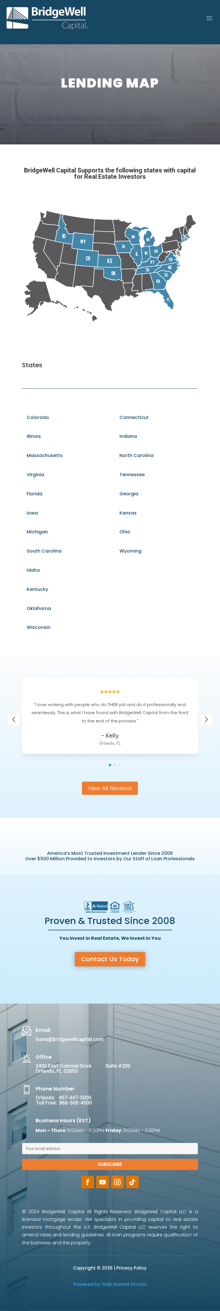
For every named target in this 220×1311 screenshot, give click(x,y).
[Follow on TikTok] (132, 1182)
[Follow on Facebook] (87, 1182)
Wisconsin (38, 627)
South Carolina (44, 551)
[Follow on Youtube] (102, 1182)
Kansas (128, 513)
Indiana (128, 436)
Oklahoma (39, 608)
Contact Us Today (110, 959)
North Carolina (136, 455)
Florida (34, 493)
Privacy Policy (131, 1268)
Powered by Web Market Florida (109, 1284)
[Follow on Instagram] (117, 1182)
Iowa (32, 513)
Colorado (38, 417)
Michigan (37, 532)
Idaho (33, 570)
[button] (110, 765)
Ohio (124, 532)
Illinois (34, 436)
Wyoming (130, 551)
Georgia (128, 493)
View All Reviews (110, 788)
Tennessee (132, 474)
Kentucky (37, 589)
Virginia (35, 474)
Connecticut (134, 417)
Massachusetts (45, 455)
